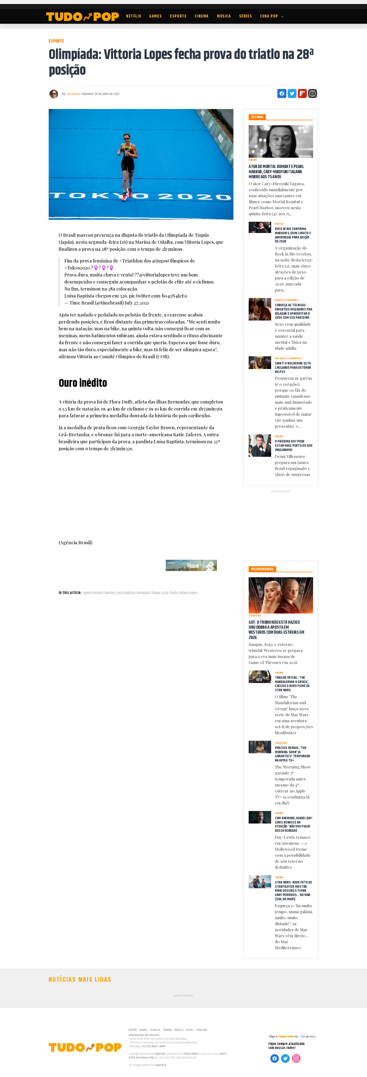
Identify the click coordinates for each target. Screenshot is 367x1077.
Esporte (178, 16)
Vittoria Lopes (188, 593)
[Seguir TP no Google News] (293, 1040)
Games (155, 16)
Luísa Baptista (125, 593)
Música (224, 16)
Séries (245, 16)
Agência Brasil (92, 593)
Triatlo (174, 593)
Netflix (133, 16)
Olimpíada (143, 593)
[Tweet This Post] (292, 93)
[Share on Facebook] (281, 93)
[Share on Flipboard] (302, 93)
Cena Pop (269, 16)
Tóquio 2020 (160, 593)
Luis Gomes (73, 94)
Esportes (109, 593)
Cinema (202, 16)
